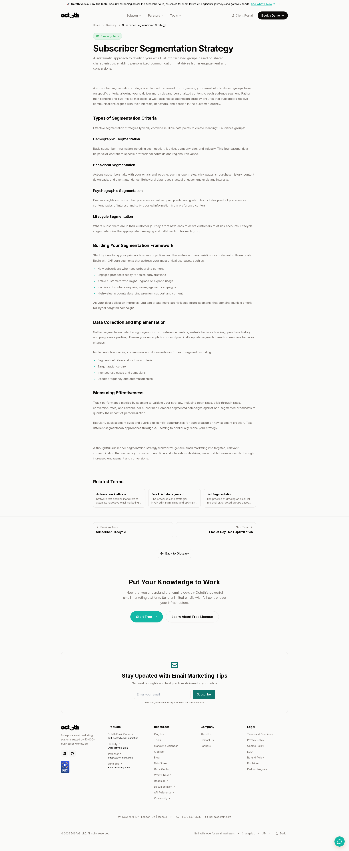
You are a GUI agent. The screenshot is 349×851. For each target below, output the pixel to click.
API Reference (163, 792)
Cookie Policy (255, 745)
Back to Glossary (177, 553)
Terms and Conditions (260, 734)
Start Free (144, 617)
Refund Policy (255, 757)
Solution (132, 15)
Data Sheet (160, 763)
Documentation (163, 786)
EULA (250, 751)
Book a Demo (270, 15)
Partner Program (257, 769)
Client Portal (244, 15)
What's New (161, 775)
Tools (174, 15)
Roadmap (160, 780)
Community (160, 798)
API (264, 833)
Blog (157, 757)
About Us (206, 734)
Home (96, 25)
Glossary (111, 25)
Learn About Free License (192, 617)
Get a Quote (161, 769)
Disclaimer (253, 763)
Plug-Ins (159, 734)
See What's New (261, 3)
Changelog (248, 833)
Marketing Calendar (166, 745)
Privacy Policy (255, 740)
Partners (154, 15)
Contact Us (207, 740)
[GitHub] (72, 753)
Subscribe (204, 694)
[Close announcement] (280, 4)
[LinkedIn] (64, 753)
